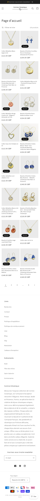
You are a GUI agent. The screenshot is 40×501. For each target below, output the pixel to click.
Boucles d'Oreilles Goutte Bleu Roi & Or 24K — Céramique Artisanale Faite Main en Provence (28, 271)
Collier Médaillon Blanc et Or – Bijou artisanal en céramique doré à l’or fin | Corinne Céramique (10, 210)
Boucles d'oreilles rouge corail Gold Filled (8, 241)
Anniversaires (9, 378)
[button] (2, 8)
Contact (7, 312)
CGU (5, 331)
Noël (5, 364)
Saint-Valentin (9, 373)
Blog (5, 336)
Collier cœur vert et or (26, 240)
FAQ (5, 341)
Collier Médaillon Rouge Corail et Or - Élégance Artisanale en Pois (9, 115)
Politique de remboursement (14, 326)
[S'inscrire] (33, 458)
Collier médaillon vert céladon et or (8, 177)
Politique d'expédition (12, 321)
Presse (6, 317)
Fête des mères (9, 369)
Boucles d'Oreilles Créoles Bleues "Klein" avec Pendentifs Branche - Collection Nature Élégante (28, 146)
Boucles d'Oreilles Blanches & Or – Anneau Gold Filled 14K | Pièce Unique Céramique (28, 210)
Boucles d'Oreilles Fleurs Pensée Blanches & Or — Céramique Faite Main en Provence (9, 84)
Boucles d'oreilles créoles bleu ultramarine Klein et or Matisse (10, 270)
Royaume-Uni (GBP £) (18, 480)
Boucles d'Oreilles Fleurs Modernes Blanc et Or (27, 114)
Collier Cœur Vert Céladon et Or (10, 144)
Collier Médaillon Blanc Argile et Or (8, 52)
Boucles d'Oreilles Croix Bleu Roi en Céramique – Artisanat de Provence (28, 52)
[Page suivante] (34, 285)
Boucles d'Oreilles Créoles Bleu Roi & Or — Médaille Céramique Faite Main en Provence (28, 178)
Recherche (7, 307)
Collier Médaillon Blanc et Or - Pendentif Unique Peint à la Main (28, 83)
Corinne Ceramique (13, 495)
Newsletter (8, 345)
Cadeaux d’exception (11, 350)
